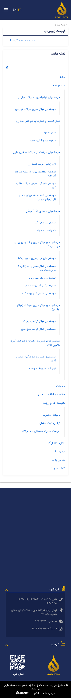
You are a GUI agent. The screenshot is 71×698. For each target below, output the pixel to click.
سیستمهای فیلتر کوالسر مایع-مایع (38, 329)
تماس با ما (58, 459)
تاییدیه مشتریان (51, 415)
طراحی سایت (48, 693)
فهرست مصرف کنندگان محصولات (41, 431)
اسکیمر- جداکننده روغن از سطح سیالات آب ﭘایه (35, 174)
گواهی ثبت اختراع (49, 423)
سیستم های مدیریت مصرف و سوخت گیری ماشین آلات (35, 342)
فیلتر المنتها (50, 132)
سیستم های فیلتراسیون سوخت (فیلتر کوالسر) (38, 307)
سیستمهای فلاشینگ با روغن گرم (39, 293)
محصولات (59, 85)
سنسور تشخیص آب (45, 223)
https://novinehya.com (23, 40)
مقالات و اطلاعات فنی (51, 394)
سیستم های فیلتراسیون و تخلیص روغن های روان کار (37, 244)
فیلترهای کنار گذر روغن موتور (40, 285)
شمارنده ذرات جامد (45, 230)
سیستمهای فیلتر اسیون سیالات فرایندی (35, 109)
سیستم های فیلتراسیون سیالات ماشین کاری (36, 185)
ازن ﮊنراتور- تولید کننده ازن (41, 164)
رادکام (37, 693)
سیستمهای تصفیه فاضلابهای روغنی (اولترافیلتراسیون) (37, 197)
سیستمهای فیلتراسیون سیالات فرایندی (38, 97)
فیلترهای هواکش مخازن (43, 140)
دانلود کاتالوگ (56, 443)
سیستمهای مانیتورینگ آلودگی (43, 211)
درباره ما (60, 451)
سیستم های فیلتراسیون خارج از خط (37, 258)
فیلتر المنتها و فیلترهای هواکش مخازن (38, 121)
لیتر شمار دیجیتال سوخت (42, 368)
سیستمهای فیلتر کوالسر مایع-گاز (39, 321)
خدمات (60, 386)
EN (14, 10)
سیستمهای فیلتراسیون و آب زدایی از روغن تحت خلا (37, 268)
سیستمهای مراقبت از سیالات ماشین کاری (36, 152)
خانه (62, 77)
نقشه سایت (58, 468)
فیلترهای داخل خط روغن (42, 278)
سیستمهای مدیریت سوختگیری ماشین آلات (36, 359)
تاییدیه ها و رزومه (54, 402)
